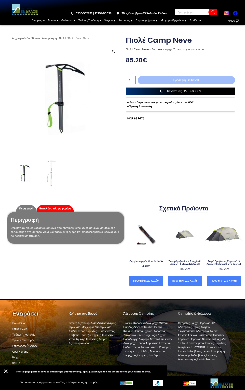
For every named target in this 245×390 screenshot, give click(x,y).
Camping (37, 20)
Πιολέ (62, 38)
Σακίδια (194, 20)
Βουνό (52, 20)
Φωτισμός (124, 20)
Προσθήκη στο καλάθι (186, 80)
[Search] (213, 12)
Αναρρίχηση (49, 38)
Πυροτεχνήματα (145, 20)
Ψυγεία (108, 20)
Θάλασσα (67, 20)
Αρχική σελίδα (21, 38)
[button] (113, 51)
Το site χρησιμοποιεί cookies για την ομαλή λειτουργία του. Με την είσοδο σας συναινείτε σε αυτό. (83, 371)
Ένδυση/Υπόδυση (88, 20)
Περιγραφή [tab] (26, 208)
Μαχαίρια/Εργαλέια (172, 20)
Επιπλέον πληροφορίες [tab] (55, 208)
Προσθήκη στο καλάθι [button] (146, 281)
